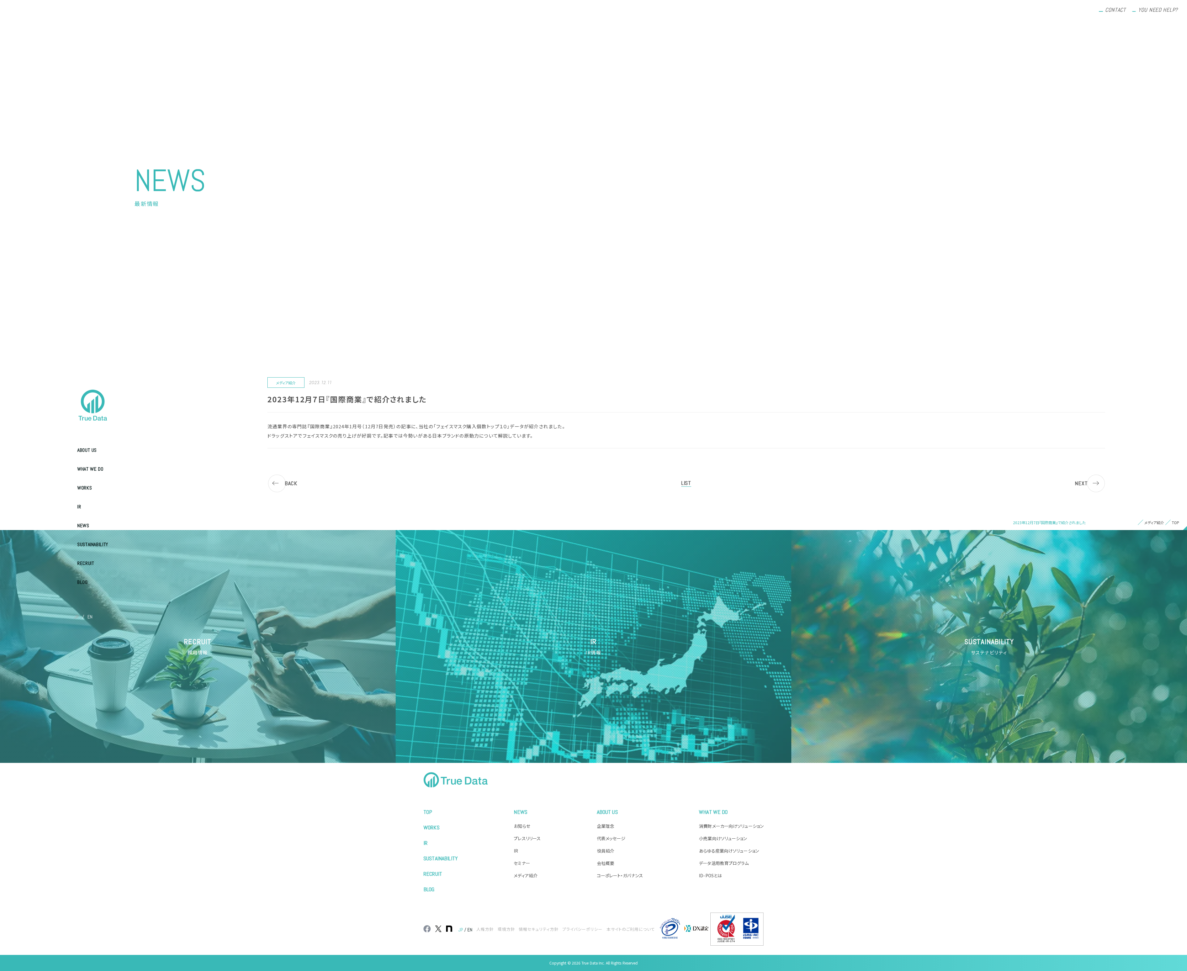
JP (76, 617)
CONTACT (1115, 9)
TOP (427, 811)
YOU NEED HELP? (1158, 9)
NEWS (83, 525)
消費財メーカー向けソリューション (731, 826)
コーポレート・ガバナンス (620, 875)
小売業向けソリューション (723, 838)
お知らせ (522, 826)
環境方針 (506, 929)
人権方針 (485, 929)
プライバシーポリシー (582, 929)
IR (79, 506)
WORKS (84, 488)
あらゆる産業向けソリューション (729, 851)
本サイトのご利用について (630, 929)
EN (89, 617)
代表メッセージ (611, 838)
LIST (686, 482)
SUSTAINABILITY (92, 544)
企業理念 (605, 826)
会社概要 (605, 863)
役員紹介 (605, 851)
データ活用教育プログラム (724, 863)
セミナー (522, 863)
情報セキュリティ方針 (539, 929)
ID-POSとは (710, 875)
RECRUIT (85, 563)
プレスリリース (527, 838)
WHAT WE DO (90, 469)
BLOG (82, 582)
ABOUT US (87, 450)
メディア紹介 (526, 875)
